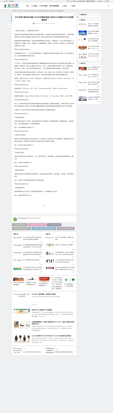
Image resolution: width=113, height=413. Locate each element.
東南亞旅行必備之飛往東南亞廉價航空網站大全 (94, 91)
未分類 (19, 11)
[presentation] (65, 279)
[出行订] (11, 6)
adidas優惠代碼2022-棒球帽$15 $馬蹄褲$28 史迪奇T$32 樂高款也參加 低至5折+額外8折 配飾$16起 (32, 254)
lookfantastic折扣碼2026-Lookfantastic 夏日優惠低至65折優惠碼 (93, 56)
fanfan (23, 218)
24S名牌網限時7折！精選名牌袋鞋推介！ (69, 286)
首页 (15, 11)
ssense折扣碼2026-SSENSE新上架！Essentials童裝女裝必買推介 (52, 335)
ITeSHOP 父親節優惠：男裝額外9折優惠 (44, 294)
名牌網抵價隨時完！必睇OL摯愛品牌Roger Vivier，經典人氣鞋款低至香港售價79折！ (64, 254)
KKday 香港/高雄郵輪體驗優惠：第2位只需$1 (93, 33)
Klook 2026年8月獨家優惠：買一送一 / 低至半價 (93, 48)
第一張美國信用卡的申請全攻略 (31, 260)
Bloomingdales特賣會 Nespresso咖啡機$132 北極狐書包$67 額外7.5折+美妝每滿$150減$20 (65, 269)
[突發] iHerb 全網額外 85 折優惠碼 (64, 245)
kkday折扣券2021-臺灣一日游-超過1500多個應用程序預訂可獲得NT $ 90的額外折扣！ (32, 269)
